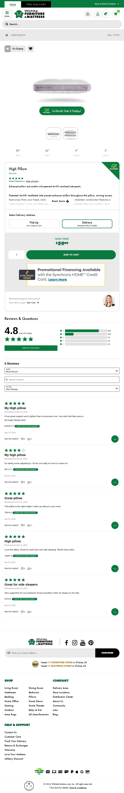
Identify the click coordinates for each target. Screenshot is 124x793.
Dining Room (36, 688)
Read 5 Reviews (16, 181)
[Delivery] (87, 224)
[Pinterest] (91, 643)
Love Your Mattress (15, 754)
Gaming (9, 705)
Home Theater (36, 705)
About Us (58, 701)
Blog (55, 714)
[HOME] (7, 35)
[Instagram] (75, 643)
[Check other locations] (34, 224)
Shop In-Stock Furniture (105, 3)
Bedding (9, 696)
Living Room (11, 688)
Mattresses (10, 692)
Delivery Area (60, 688)
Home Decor (36, 701)
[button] (86, 330)
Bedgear (12, 173)
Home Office (12, 701)
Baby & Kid (35, 710)
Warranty (10, 750)
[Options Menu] (115, 439)
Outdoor (9, 710)
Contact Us (10, 732)
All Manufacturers (39, 714)
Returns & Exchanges (16, 745)
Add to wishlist (30, 48)
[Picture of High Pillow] (53, 133)
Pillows (32, 696)
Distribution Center (63, 696)
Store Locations (61, 692)
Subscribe (107, 653)
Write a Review (32, 181)
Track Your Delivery (15, 741)
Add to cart (71, 254)
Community (59, 705)
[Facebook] (67, 643)
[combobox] (62, 24)
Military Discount (14, 758)
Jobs (55, 710)
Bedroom (34, 692)
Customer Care (13, 736)
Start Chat (31, 302)
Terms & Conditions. (78, 787)
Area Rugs (10, 714)
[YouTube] (83, 643)
